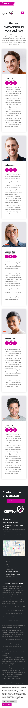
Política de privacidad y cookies (13, 574)
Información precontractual (12, 573)
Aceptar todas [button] (7, 704)
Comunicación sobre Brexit (12, 571)
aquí (19, 699)
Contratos (8, 561)
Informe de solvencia (10, 559)
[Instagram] (15, 83)
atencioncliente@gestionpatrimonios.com (13, 622)
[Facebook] (7, 83)
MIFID (7, 564)
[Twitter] (11, 83)
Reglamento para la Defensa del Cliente (14, 639)
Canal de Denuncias (10, 576)
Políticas (7, 566)
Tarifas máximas (10, 563)
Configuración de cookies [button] (9, 701)
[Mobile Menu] (22, 13)
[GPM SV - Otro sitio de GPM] (8, 13)
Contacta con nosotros (16, 501)
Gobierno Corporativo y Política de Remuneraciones (13, 568)
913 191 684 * (7, 3)
